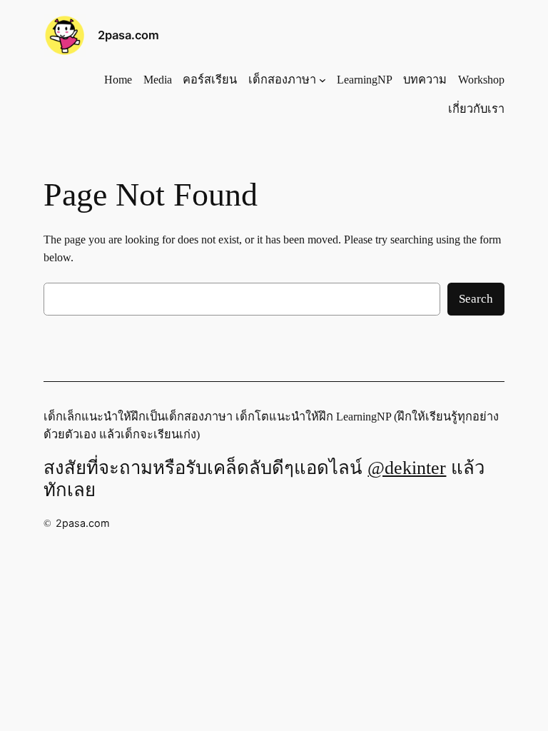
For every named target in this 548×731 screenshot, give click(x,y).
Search (476, 299)
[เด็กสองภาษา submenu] (322, 80)
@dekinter (406, 468)
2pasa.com (128, 35)
